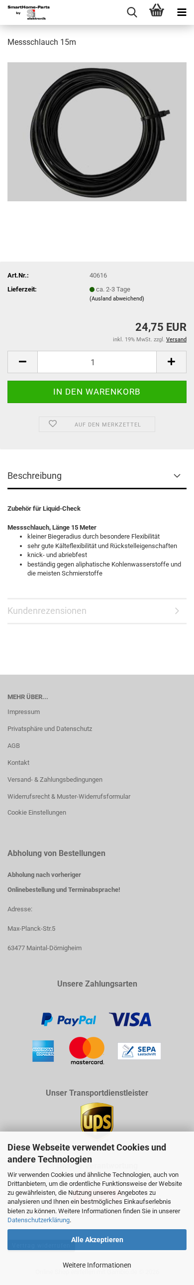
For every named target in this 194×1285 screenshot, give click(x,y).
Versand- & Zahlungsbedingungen (54, 779)
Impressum (23, 711)
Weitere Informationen (97, 1265)
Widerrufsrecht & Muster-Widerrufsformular (68, 796)
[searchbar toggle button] (131, 12)
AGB (13, 745)
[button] (22, 362)
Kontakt (18, 762)
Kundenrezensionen (47, 610)
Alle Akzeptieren (97, 1240)
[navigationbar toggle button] (181, 12)
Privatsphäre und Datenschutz (49, 728)
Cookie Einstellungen (36, 812)
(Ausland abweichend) (117, 298)
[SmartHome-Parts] (25, 12)
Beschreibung (34, 475)
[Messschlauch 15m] (97, 131)
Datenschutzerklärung (38, 1220)
